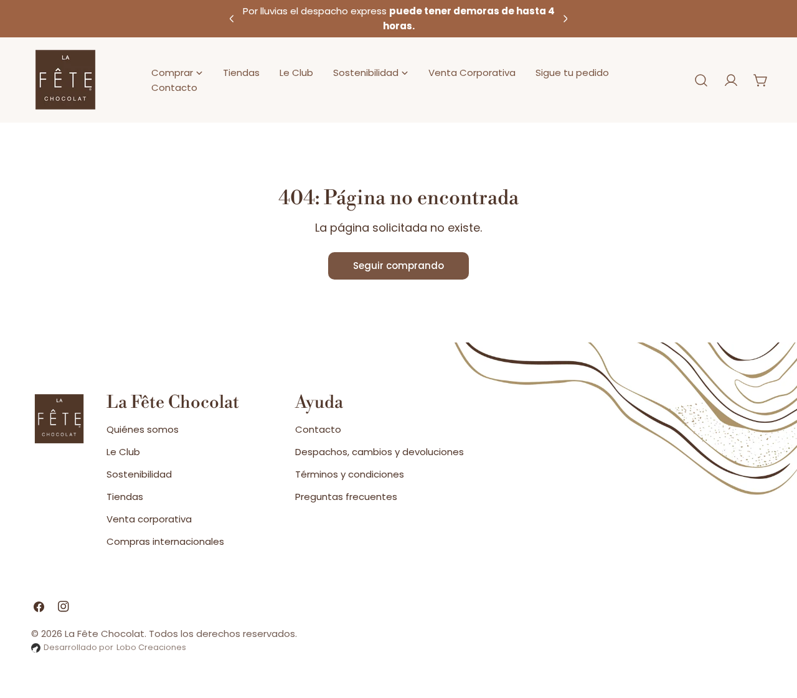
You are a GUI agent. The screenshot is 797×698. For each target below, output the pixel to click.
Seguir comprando (398, 265)
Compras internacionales (165, 541)
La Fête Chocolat (104, 633)
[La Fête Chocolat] (65, 80)
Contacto (318, 429)
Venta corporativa (149, 519)
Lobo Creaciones (151, 647)
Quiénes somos (142, 429)
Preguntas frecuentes (346, 496)
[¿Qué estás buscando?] (701, 80)
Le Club (123, 451)
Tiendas (124, 496)
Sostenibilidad (139, 474)
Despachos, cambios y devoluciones (379, 451)
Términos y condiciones (349, 474)
